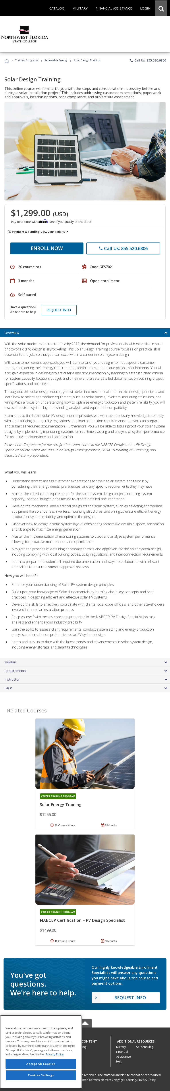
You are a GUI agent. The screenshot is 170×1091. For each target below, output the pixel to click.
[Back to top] (85, 1040)
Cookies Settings (41, 1075)
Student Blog (144, 1047)
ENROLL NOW (47, 248)
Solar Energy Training (60, 804)
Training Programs (26, 60)
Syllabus (10, 662)
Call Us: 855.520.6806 (147, 60)
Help (119, 1061)
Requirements (15, 670)
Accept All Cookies (40, 1064)
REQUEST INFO (58, 310)
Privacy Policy (146, 1080)
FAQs (8, 688)
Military (121, 1047)
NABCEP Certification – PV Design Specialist (82, 920)
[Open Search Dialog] (161, 8)
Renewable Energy (55, 60)
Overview (11, 332)
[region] (41, 1051)
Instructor (12, 679)
